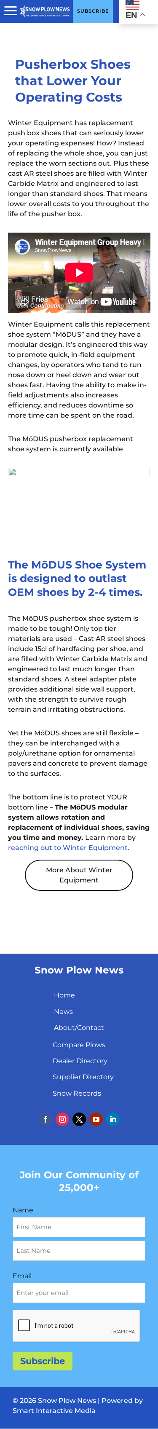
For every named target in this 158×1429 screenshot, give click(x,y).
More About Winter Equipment (79, 875)
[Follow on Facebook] (45, 1119)
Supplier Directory (83, 1077)
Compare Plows (79, 1045)
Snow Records (77, 1093)
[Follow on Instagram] (62, 1119)
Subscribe (42, 1361)
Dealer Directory (80, 1061)
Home (64, 995)
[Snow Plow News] (45, 10)
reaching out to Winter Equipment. (68, 848)
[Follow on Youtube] (96, 1119)
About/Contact (79, 1028)
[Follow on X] (79, 1119)
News (63, 1012)
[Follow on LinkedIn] (113, 1119)
